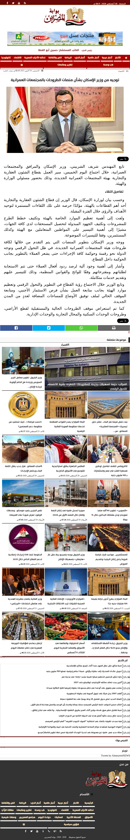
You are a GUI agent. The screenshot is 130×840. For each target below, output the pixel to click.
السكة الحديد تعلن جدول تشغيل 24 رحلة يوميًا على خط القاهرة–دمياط (91, 699)
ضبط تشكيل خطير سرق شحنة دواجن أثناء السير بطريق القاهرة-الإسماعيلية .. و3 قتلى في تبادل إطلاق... (76, 710)
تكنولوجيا (6, 58)
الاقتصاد (17, 58)
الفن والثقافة (55, 58)
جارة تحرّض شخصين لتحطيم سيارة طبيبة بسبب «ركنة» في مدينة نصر (92, 677)
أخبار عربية (107, 58)
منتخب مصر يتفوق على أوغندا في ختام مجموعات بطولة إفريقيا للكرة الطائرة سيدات (84, 688)
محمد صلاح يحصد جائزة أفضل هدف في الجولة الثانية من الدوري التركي (90, 716)
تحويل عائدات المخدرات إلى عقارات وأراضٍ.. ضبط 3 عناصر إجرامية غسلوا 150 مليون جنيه (84, 671)
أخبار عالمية (93, 58)
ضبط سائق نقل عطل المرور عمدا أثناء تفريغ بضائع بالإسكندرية (94, 666)
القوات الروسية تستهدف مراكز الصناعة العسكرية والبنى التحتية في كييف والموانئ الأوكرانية (80, 727)
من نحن (123, 764)
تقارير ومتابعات (65, 65)
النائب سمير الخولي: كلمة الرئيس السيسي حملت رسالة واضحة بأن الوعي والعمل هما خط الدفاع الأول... (76, 704)
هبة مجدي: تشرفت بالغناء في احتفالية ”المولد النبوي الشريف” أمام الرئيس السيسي (83, 721)
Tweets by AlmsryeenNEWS (115, 755)
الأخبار (118, 58)
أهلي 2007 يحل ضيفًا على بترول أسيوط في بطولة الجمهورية (94, 693)
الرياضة (68, 58)
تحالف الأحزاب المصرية (35, 58)
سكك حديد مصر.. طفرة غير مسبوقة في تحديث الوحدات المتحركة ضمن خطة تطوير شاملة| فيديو (80, 732)
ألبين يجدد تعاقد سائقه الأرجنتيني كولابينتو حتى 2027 (98, 682)
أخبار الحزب (80, 58)
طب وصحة (108, 65)
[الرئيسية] (126, 58)
